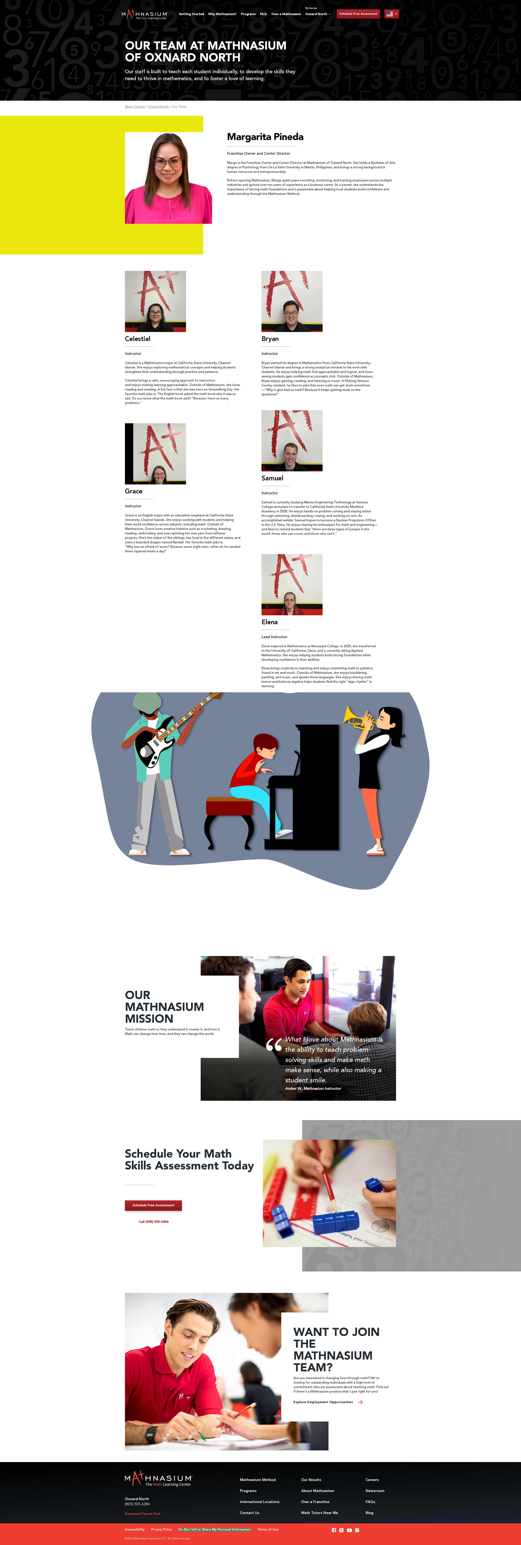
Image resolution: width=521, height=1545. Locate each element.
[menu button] (391, 14)
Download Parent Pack (142, 1514)
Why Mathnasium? (222, 14)
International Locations (260, 1502)
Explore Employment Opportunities (323, 1402)
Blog (369, 1513)
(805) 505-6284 (137, 1504)
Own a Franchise (315, 1502)
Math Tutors (319, 1513)
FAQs (370, 1502)
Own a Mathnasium (286, 14)
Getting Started (191, 14)
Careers (372, 1480)
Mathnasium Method (258, 1480)
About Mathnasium (317, 1491)
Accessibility (134, 1529)
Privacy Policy (161, 1529)
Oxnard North (158, 107)
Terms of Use (267, 1529)
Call (153, 1222)
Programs (248, 14)
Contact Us (249, 1513)
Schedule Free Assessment (358, 13)
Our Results (311, 1480)
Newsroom (375, 1491)
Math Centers (135, 107)
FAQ (263, 14)
